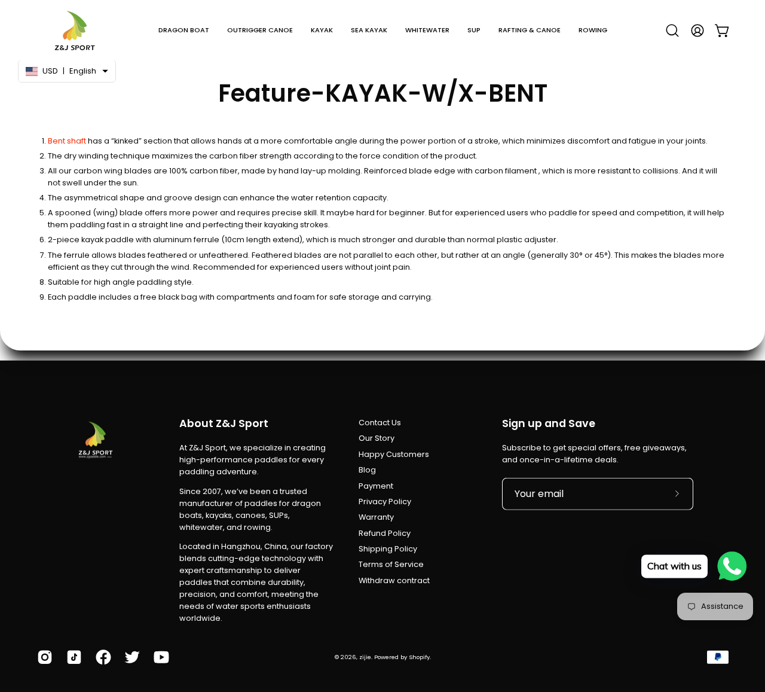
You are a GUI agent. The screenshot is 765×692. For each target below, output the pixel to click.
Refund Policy (385, 533)
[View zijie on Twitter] (130, 657)
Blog (367, 470)
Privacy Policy (385, 501)
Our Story (376, 438)
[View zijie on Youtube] (159, 657)
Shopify (419, 657)
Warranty (376, 517)
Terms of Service (391, 564)
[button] (183, 30)
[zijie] (75, 30)
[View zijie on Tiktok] (72, 657)
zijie (365, 657)
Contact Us (380, 422)
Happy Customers (394, 454)
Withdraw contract (394, 580)
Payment (376, 485)
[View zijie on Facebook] (101, 657)
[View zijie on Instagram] (43, 657)
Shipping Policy (388, 549)
